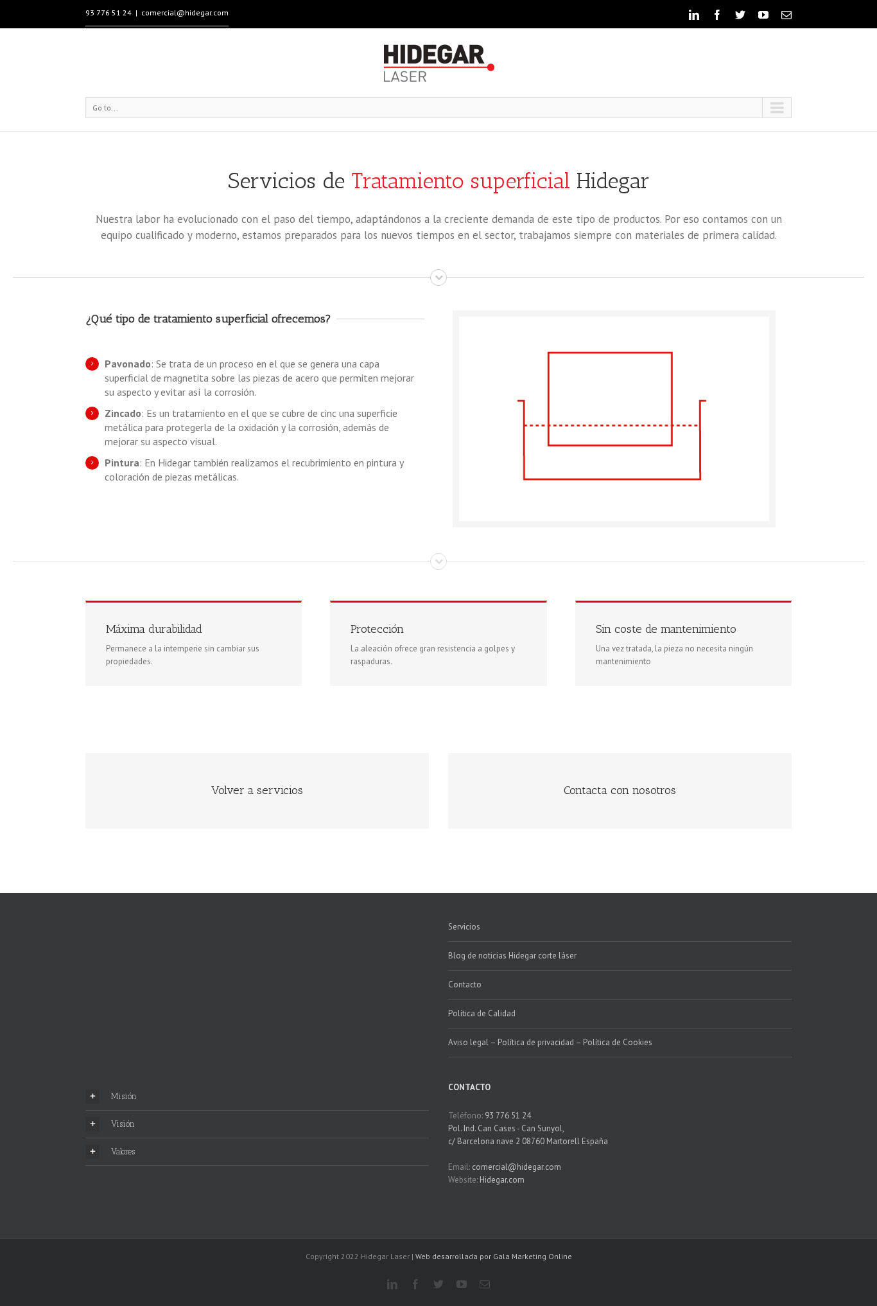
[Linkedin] (694, 15)
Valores (123, 1151)
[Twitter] (740, 15)
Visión (123, 1124)
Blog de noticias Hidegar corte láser (512, 955)
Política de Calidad (482, 1013)
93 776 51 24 (108, 12)
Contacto (465, 984)
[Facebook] (717, 15)
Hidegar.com (502, 1179)
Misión (124, 1096)
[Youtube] (763, 15)
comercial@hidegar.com (185, 12)
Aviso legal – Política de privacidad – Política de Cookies (550, 1042)
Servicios (464, 926)
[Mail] (786, 15)
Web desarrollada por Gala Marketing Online (492, 1256)
